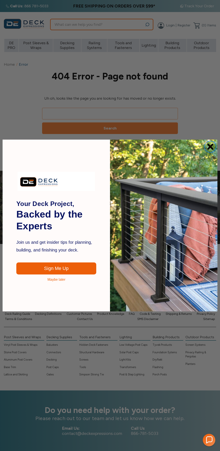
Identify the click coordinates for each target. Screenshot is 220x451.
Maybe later (56, 279)
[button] (209, 440)
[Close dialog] (210, 146)
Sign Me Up (56, 268)
